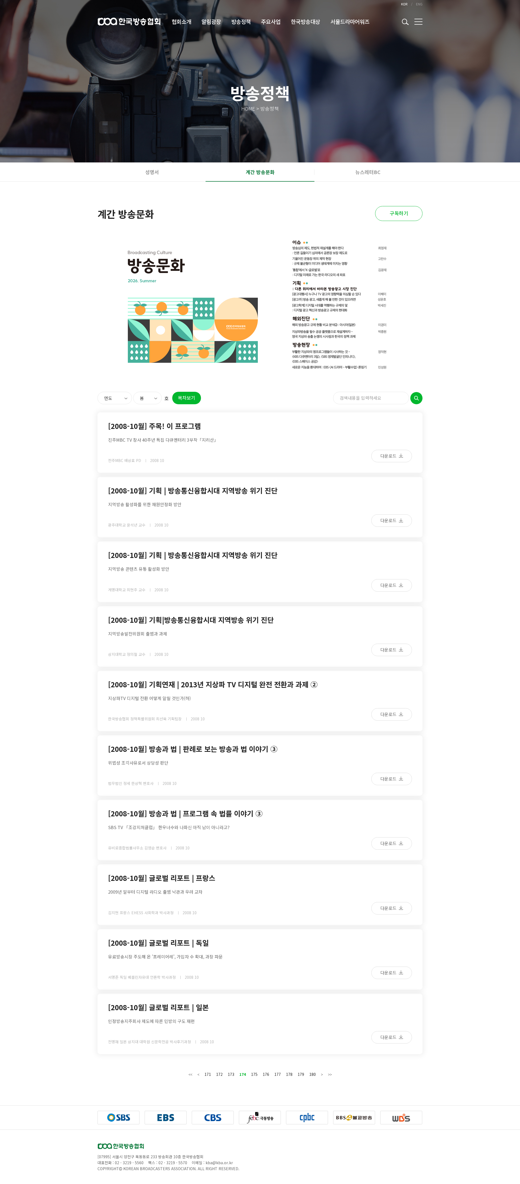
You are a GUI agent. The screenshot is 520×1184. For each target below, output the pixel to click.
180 (312, 1074)
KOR (404, 4)
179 (301, 1074)
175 (254, 1074)
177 (277, 1074)
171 (207, 1074)
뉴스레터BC (368, 171)
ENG (419, 4)
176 (266, 1074)
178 (289, 1074)
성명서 (152, 171)
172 (219, 1074)
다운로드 (389, 456)
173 (231, 1074)
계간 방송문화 (260, 171)
